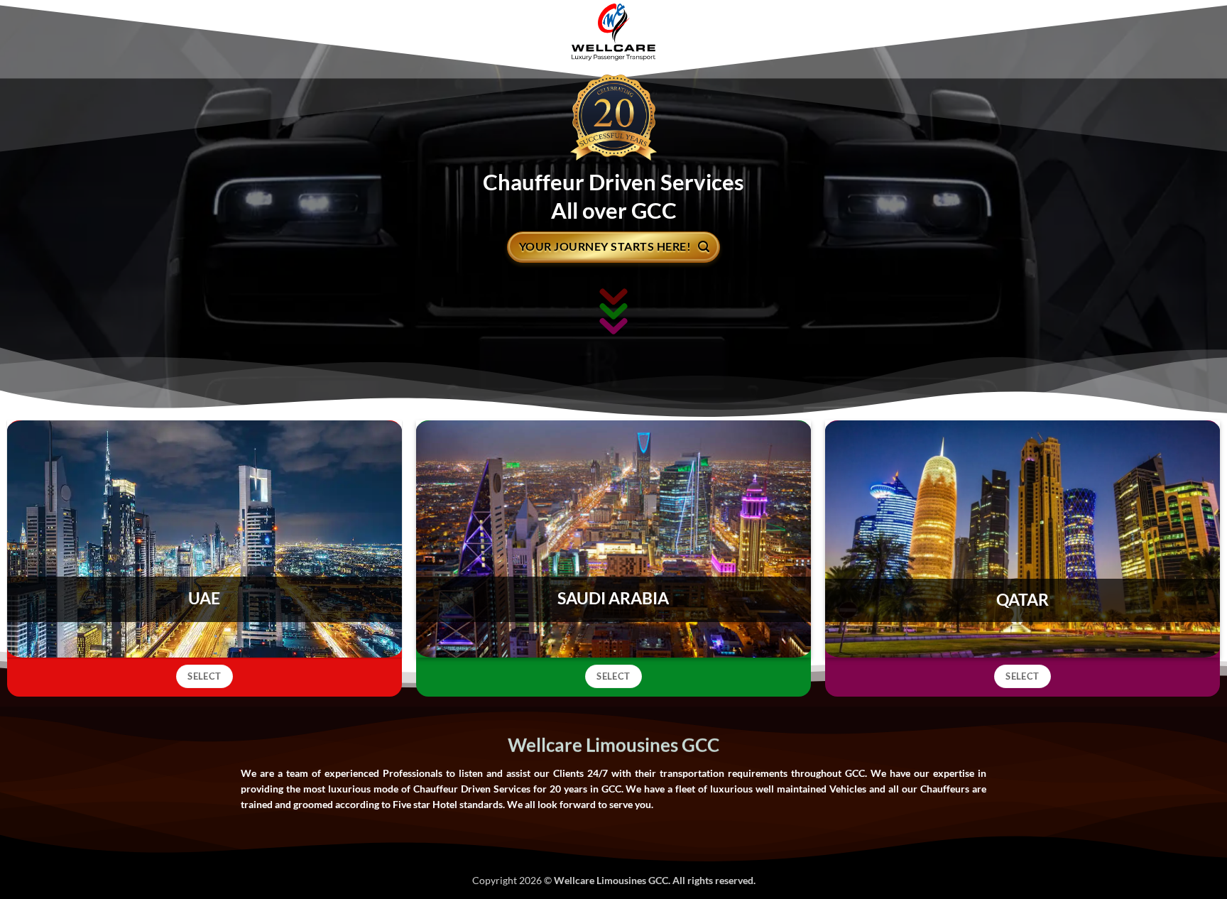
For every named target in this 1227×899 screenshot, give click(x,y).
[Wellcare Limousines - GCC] (613, 32)
